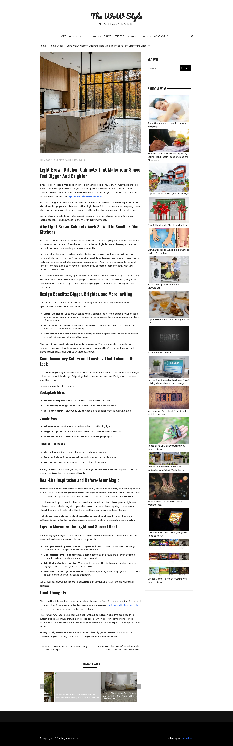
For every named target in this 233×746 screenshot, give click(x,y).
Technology (91, 36)
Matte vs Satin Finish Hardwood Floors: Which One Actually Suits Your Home (65, 696)
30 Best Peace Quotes (159, 352)
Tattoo (119, 36)
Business (133, 36)
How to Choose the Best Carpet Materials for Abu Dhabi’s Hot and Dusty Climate (113, 696)
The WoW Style (116, 16)
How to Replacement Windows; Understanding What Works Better (166, 468)
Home (63, 36)
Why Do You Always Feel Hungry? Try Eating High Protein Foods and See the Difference (168, 157)
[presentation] (42, 686)
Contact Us (161, 36)
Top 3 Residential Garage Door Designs (169, 193)
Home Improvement (62, 160)
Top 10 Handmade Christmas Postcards (169, 225)
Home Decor (46, 160)
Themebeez (187, 738)
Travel (108, 36)
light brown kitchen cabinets (122, 605)
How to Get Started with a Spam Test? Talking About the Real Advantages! (168, 381)
